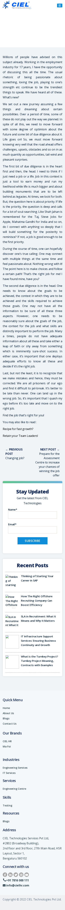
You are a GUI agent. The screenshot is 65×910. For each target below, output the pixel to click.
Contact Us (9, 723)
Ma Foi (7, 746)
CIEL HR (7, 741)
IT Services (9, 773)
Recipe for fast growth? (18, 429)
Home (6, 708)
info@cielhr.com (17, 885)
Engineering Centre (14, 788)
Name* (12, 509)
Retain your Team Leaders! (20, 436)
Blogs (6, 718)
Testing (7, 805)
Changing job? (14, 458)
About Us (8, 713)
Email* (12, 524)
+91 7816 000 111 (17, 880)
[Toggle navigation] (59, 5)
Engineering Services (15, 767)
